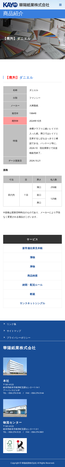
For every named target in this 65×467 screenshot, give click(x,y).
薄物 (32, 257)
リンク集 (11, 324)
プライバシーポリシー (18, 337)
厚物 (32, 266)
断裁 (32, 294)
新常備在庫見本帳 (32, 248)
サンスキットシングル (32, 303)
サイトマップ (14, 330)
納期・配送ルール (32, 284)
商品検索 (32, 275)
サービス (32, 239)
